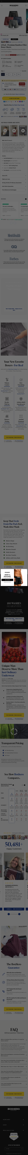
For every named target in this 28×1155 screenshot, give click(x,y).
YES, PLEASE (7, 579)
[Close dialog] (26, 569)
